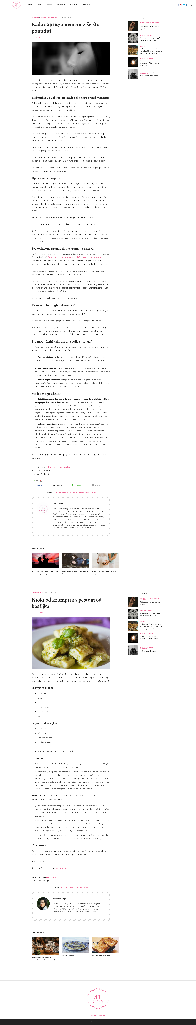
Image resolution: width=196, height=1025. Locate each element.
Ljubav (39, 5)
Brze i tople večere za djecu (101, 956)
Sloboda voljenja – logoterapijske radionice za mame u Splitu (150, 39)
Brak (33, 17)
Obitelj (49, 5)
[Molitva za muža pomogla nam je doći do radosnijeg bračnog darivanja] (45, 560)
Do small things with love (59, 467)
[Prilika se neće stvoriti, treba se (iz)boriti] (134, 26)
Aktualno (143, 35)
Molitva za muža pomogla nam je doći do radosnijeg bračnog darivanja (45, 572)
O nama (94, 1015)
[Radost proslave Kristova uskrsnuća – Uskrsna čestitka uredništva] (134, 62)
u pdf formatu (60, 868)
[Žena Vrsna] (16, 5)
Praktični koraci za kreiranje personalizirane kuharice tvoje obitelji (45, 959)
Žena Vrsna (37, 37)
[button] (41, 485)
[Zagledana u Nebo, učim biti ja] (134, 74)
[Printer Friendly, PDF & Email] (39, 480)
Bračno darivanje (59, 492)
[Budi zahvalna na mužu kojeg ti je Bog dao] (75, 560)
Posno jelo (72, 887)
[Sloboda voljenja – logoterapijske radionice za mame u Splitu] (134, 38)
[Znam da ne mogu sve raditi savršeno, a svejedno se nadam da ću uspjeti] (105, 560)
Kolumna (86, 5)
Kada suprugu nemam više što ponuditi (65, 28)
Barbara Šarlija (38, 612)
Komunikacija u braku (75, 492)
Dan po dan (61, 5)
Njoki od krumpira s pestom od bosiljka (67, 603)
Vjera (30, 5)
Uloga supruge (90, 492)
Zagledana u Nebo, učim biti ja (149, 76)
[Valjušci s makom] (75, 945)
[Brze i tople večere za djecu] (105, 945)
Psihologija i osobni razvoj (48, 17)
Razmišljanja (144, 73)
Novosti (149, 35)
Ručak (85, 887)
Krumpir (64, 887)
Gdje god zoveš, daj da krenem (149, 22)
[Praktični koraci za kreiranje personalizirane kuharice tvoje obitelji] (45, 946)
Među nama (74, 5)
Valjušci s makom (68, 956)
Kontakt (102, 1015)
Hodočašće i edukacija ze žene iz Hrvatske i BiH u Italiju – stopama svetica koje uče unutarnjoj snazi (151, 51)
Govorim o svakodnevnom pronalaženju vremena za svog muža (76, 257)
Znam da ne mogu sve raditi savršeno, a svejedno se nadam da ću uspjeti (105, 572)
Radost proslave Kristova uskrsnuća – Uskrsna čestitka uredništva (149, 63)
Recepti (42, 592)
